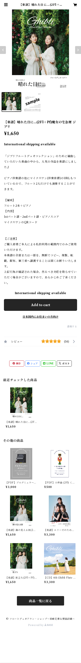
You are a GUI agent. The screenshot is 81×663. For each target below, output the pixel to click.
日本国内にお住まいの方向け (40, 317)
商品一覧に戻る (40, 601)
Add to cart (40, 305)
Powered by (36, 625)
